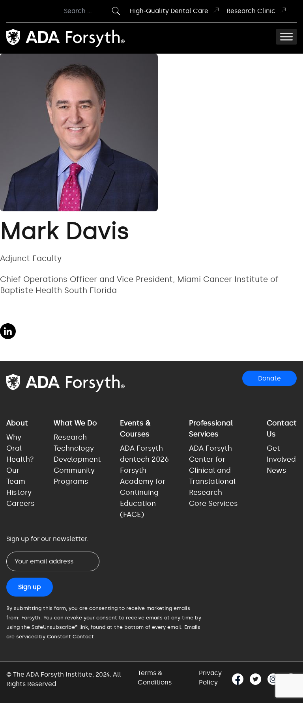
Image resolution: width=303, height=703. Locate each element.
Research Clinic (250, 11)
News (276, 470)
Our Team (15, 476)
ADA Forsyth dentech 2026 (144, 454)
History (19, 492)
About (17, 423)
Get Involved (281, 454)
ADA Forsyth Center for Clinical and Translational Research (212, 470)
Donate (269, 378)
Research (70, 437)
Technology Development (77, 454)
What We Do (75, 423)
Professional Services (211, 428)
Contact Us (282, 428)
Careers (20, 503)
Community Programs (74, 476)
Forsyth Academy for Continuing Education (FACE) (142, 492)
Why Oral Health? (20, 448)
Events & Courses (135, 428)
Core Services (213, 503)
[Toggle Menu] (286, 36)
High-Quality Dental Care (168, 11)
